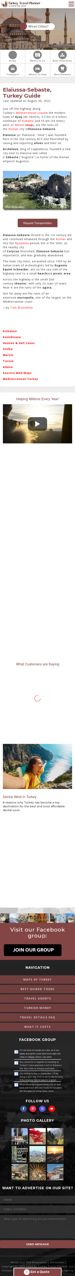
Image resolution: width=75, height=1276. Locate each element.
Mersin (19, 125)
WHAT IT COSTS (37, 1027)
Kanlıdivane (12, 337)
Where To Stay (38, 74)
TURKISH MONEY (37, 1008)
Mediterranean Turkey (20, 379)
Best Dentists (62, 74)
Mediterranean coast (30, 113)
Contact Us (9, 1270)
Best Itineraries (62, 61)
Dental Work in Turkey (20, 796)
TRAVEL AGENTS (37, 998)
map (29, 125)
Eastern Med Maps (17, 373)
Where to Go (38, 61)
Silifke (8, 349)
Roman (13, 129)
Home (12, 61)
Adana (8, 367)
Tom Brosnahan (21, 307)
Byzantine (22, 243)
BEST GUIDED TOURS (38, 989)
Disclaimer (57, 1262)
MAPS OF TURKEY (37, 979)
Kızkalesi (28, 121)
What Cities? (38, 26)
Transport (12, 74)
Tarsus (8, 361)
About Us (17, 1262)
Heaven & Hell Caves (19, 343)
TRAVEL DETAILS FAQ (37, 1017)
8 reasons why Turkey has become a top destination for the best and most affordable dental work (34, 806)
